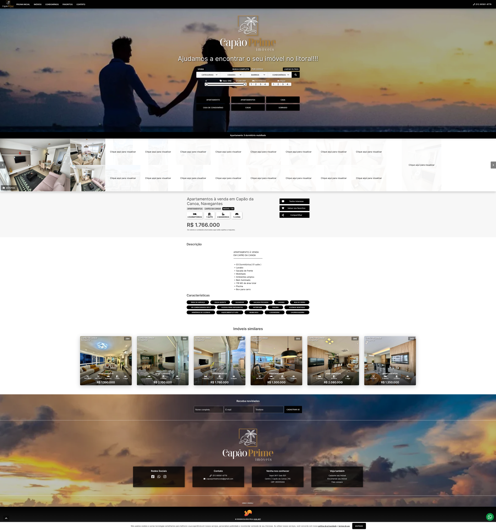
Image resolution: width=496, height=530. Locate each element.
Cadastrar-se (293, 409)
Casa (283, 100)
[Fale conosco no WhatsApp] (158, 476)
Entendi (359, 526)
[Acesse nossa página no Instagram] (164, 476)
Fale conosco (337, 482)
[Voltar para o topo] (6, 518)
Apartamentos (248, 100)
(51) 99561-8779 (483, 4)
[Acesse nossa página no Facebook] (152, 476)
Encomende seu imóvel (337, 479)
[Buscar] (296, 75)
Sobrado (283, 107)
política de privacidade (327, 526)
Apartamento (213, 100)
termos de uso (344, 526)
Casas (248, 107)
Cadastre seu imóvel (337, 475)
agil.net (257, 519)
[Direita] (493, 165)
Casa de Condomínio (213, 107)
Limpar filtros (291, 69)
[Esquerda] (2, 165)
